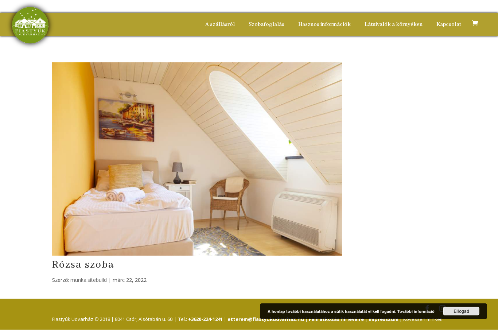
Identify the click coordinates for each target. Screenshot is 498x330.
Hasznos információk (324, 24)
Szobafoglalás (266, 24)
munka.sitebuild (88, 279)
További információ (416, 311)
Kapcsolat (448, 24)
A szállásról (220, 24)
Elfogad (461, 311)
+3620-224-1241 (205, 319)
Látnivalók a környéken (394, 24)
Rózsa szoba (83, 265)
